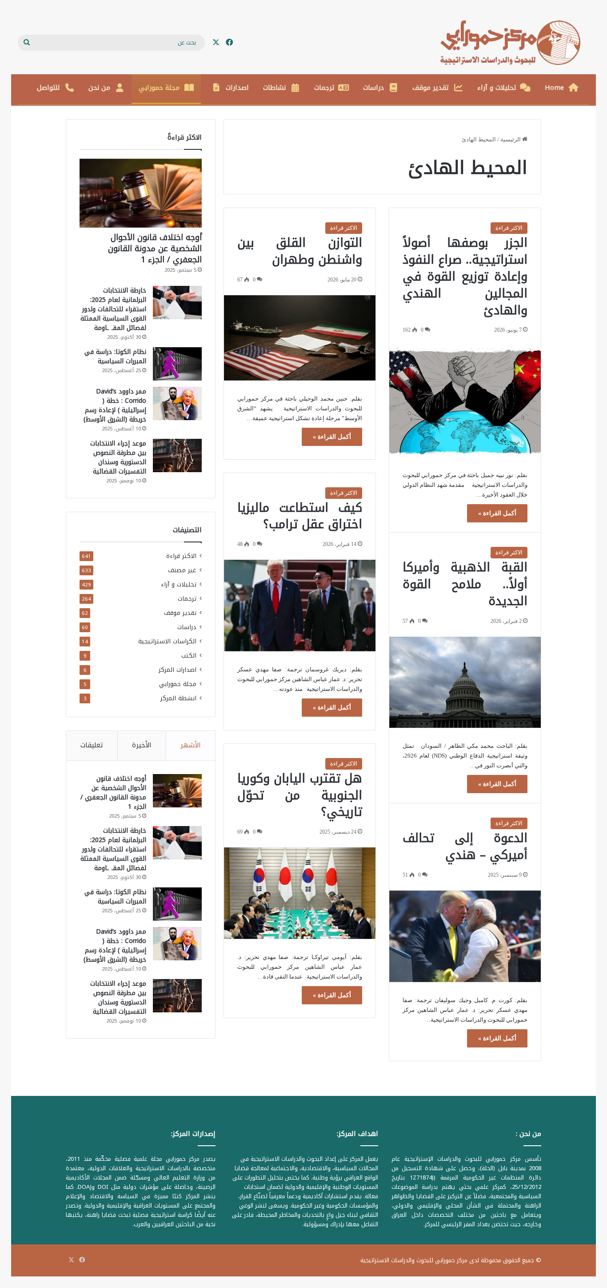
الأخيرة (142, 745)
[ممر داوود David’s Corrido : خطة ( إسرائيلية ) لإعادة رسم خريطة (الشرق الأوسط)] (177, 403)
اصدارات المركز (177, 669)
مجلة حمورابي (159, 87)
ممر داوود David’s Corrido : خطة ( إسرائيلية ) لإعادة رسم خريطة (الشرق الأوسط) (115, 405)
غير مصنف (182, 570)
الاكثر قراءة (509, 228)
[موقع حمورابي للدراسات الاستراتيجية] (514, 42)
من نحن (99, 87)
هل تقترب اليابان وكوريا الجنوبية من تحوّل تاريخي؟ (299, 795)
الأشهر (190, 745)
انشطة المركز (178, 698)
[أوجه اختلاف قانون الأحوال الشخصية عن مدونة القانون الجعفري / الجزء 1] (141, 193)
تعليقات (91, 745)
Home (554, 87)
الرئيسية (511, 139)
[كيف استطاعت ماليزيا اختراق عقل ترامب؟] (299, 605)
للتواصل (48, 87)
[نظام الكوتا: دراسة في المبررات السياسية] (177, 364)
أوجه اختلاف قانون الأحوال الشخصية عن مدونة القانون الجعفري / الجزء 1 (155, 248)
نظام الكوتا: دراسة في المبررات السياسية (115, 356)
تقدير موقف (430, 87)
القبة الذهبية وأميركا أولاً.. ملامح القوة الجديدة (465, 584)
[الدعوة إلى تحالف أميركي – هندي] (465, 936)
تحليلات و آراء (496, 87)
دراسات (373, 87)
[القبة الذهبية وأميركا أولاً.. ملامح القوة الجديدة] (465, 682)
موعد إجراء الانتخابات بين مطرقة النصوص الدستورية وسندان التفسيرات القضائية (118, 457)
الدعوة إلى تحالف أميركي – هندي (465, 847)
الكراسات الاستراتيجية (167, 641)
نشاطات (274, 87)
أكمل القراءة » (497, 513)
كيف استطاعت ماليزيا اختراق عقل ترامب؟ (299, 516)
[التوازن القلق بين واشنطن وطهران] (299, 338)
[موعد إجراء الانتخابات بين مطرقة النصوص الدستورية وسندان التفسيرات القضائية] (177, 455)
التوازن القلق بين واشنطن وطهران (299, 251)
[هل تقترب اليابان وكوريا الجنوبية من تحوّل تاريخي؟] (299, 893)
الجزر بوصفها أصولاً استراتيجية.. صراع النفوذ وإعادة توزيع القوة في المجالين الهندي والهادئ (465, 276)
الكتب (188, 655)
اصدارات (237, 87)
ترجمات (324, 87)
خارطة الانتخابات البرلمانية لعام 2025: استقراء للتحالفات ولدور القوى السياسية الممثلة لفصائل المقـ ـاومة (113, 309)
